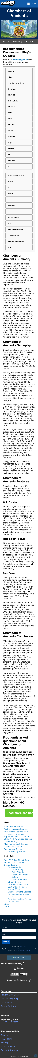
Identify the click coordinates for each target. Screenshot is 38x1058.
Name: (4, 927)
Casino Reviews (8, 1006)
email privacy (23, 946)
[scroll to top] (35, 1055)
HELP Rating (6, 1002)
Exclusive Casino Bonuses (16, 829)
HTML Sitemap (8, 1046)
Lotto (6, 906)
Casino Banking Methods (15, 851)
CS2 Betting (17, 869)
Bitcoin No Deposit (16, 834)
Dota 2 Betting (18, 872)
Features (30, 41)
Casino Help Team (9, 1022)
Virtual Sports (14, 882)
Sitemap (4, 1042)
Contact (4, 1035)
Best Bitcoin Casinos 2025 (16, 832)
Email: (4, 934)
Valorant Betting (19, 879)
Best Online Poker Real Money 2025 (18, 888)
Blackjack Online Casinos (19, 892)
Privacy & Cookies (9, 1050)
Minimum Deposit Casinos (16, 844)
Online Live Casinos (13, 846)
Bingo (6, 904)
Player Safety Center (10, 995)
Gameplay (17, 41)
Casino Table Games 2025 (16, 884)
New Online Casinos (13, 826)
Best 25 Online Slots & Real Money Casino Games (16, 861)
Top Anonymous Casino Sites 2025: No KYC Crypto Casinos (18, 837)
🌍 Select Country (19, 957)
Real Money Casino (13, 849)
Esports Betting (15, 867)
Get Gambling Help (9, 998)
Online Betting (10, 841)
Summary (5, 41)
